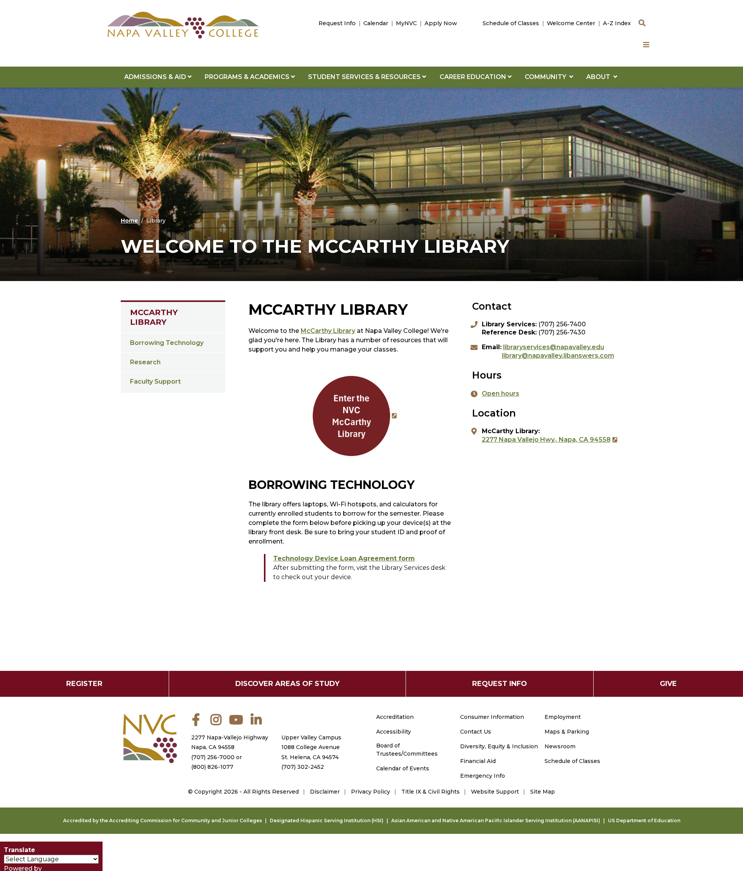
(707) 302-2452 (302, 766)
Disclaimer (325, 791)
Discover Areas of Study (287, 683)
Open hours (500, 393)
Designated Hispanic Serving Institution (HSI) (326, 820)
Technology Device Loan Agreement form (344, 558)
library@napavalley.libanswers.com (558, 355)
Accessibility (393, 731)
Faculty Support (155, 381)
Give (668, 683)
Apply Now (441, 23)
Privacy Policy (370, 791)
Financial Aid (478, 761)
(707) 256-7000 (213, 757)
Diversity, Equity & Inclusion (499, 746)
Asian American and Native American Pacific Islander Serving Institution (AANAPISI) (495, 820)
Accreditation (395, 716)
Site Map (542, 791)
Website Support (495, 791)
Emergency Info (482, 775)
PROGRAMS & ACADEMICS (248, 77)
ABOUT (599, 77)
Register (84, 683)
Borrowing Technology (167, 342)
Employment (562, 716)
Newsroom (559, 746)
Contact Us (475, 731)
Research (145, 362)
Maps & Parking (566, 731)
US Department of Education (644, 820)
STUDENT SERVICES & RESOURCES (365, 77)
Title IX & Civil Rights (430, 791)
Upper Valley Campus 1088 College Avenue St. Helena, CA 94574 (311, 747)
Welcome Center (571, 23)
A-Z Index (617, 23)
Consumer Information (492, 716)
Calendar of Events (402, 768)
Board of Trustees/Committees (407, 749)
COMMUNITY (547, 77)
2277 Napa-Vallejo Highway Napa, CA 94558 (229, 742)
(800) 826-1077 (212, 766)
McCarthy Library (154, 317)
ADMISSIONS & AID (156, 77)
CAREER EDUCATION (474, 77)
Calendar (375, 23)
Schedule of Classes (511, 23)
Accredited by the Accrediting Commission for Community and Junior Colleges (162, 820)
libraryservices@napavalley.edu (553, 347)
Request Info (337, 23)
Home (129, 220)
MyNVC (406, 23)
